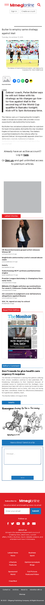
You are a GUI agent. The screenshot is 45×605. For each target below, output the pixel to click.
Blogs (32, 565)
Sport (8, 25)
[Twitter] (13, 523)
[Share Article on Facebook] (14, 81)
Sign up (9, 160)
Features (13, 565)
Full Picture (32, 571)
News (13, 555)
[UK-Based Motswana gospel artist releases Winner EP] (22, 233)
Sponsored (12, 571)
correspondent (7, 254)
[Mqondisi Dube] (6, 79)
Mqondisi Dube (6, 84)
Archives (15, 589)
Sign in (14, 11)
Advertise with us (36, 589)
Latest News (13, 553)
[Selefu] (22, 421)
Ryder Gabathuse (7, 275)
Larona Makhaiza (7, 261)
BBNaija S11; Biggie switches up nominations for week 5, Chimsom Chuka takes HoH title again (21, 288)
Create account (28, 11)
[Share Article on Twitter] (18, 81)
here (26, 155)
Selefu (5, 265)
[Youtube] (19, 523)
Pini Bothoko (6, 303)
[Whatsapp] (29, 523)
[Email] (35, 523)
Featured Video (32, 574)
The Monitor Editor (8, 396)
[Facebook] (8, 523)
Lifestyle (13, 562)
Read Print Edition (11, 310)
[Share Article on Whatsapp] (22, 81)
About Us (24, 589)
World (12, 574)
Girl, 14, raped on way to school (16, 301)
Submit (35, 511)
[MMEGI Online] (22, 5)
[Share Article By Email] (26, 81)
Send (22, 477)
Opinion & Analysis (32, 562)
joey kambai (5, 267)
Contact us (6, 589)
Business (32, 553)
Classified (13, 581)
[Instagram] (24, 523)
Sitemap (22, 594)
